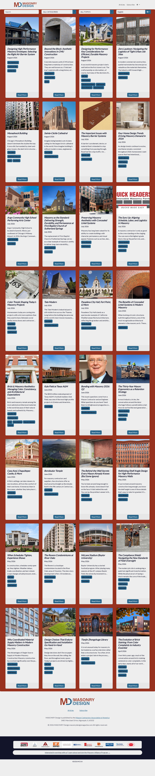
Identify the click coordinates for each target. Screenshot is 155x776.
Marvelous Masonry (51, 156)
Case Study (11, 243)
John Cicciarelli (12, 239)
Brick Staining (18, 422)
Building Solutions (13, 668)
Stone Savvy (11, 328)
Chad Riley (11, 324)
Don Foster (122, 667)
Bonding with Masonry (89, 412)
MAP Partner (86, 80)
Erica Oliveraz (86, 242)
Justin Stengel (86, 324)
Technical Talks (12, 66)
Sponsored (122, 166)
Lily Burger (11, 493)
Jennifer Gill (12, 414)
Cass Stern (11, 152)
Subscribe (131, 5)
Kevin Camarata (50, 577)
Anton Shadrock (50, 248)
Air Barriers (11, 71)
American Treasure (14, 156)
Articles (122, 5)
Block (47, 81)
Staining (10, 425)
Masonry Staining (29, 422)
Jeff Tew (84, 76)
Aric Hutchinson (13, 62)
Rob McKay (85, 495)
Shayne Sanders (124, 73)
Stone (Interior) (98, 87)
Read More (22, 95)
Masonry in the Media (88, 328)
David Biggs (85, 408)
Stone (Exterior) (87, 87)
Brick (9, 160)
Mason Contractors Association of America (92, 718)
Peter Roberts (49, 73)
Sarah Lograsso (123, 158)
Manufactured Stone (88, 84)
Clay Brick (17, 160)
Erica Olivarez (12, 664)
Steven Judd (85, 155)
